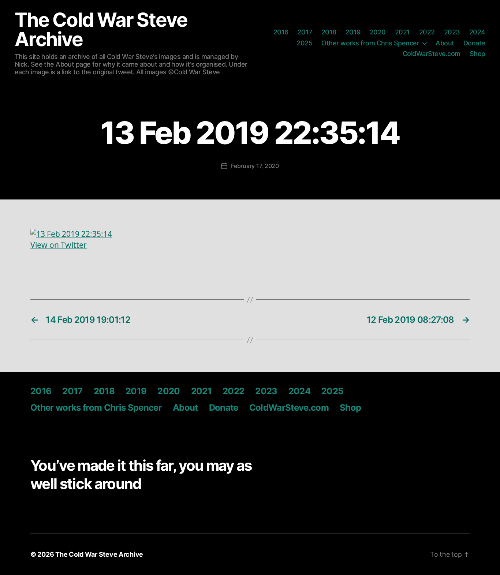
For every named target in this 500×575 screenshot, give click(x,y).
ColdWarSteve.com (431, 53)
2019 (353, 32)
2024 (477, 32)
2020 (378, 32)
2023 (452, 32)
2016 (280, 32)
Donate (474, 43)
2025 (304, 43)
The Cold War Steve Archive (101, 29)
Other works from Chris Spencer (370, 43)
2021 (402, 32)
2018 (328, 32)
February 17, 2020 (255, 165)
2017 (305, 32)
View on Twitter (58, 245)
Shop (477, 53)
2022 (427, 32)
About (445, 43)
